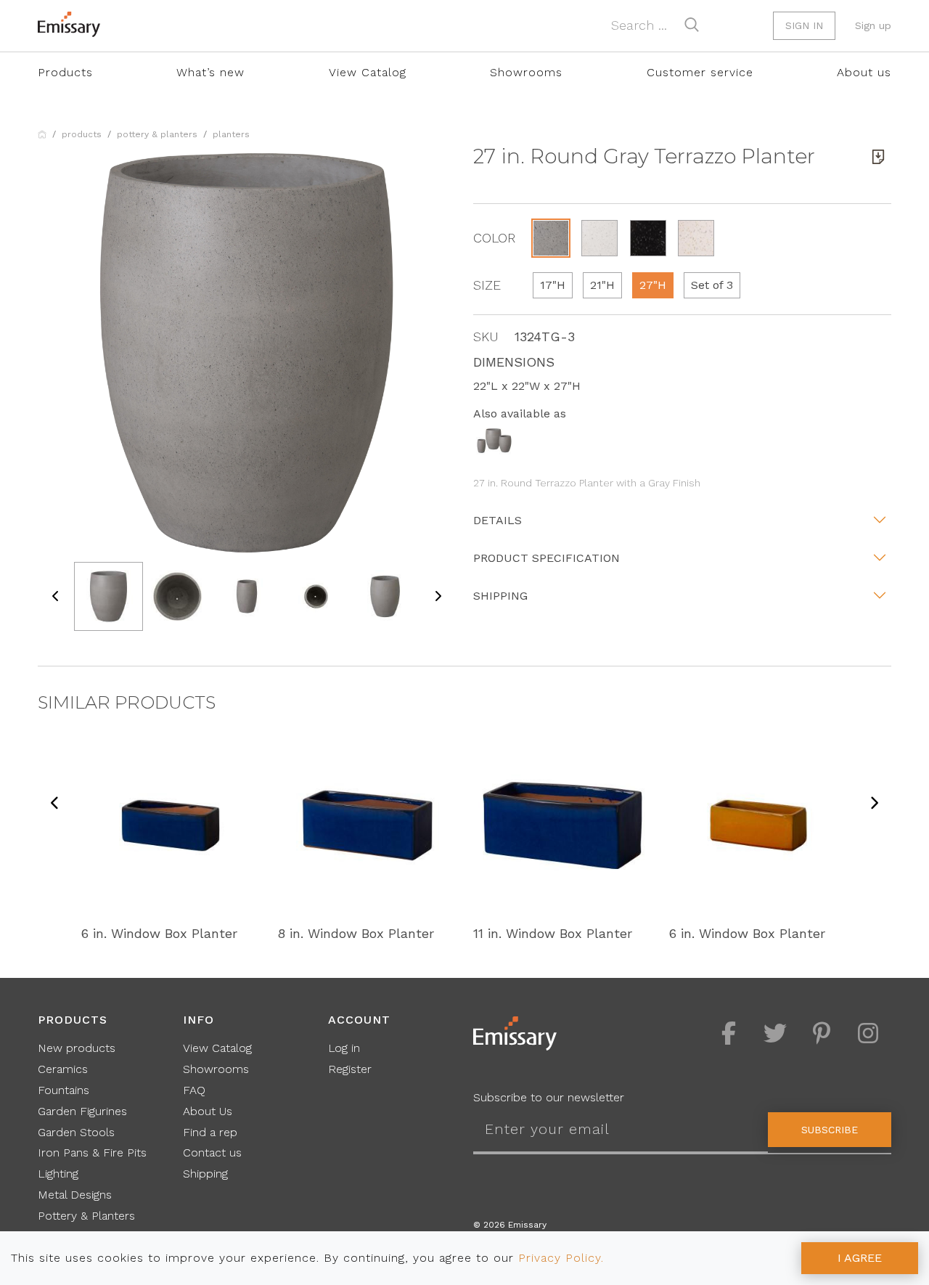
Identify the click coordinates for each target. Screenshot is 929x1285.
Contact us (212, 1152)
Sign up (873, 25)
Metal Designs (75, 1195)
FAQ (194, 1090)
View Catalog (367, 72)
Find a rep (210, 1132)
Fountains (63, 1090)
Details (497, 520)
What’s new (210, 72)
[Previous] (55, 804)
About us (864, 72)
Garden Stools (76, 1132)
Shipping (500, 596)
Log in (344, 1048)
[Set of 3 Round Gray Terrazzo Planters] (494, 439)
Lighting (58, 1173)
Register (350, 1069)
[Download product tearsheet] (878, 157)
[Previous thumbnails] (56, 596)
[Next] (873, 804)
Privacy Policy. (561, 1258)
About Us (207, 1111)
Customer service (700, 72)
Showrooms (526, 72)
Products (65, 72)
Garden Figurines (82, 1111)
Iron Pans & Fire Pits (92, 1152)
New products (76, 1048)
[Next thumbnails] (438, 596)
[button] (551, 238)
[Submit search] (692, 25)
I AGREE (860, 1258)
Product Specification (546, 558)
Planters (231, 134)
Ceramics (63, 1069)
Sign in (804, 25)
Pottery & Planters (157, 134)
